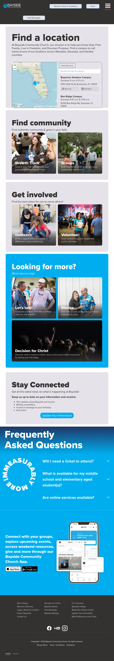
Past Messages (33, 17)
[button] (108, 6)
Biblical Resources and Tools (84, 616)
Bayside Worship (51, 613)
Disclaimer (71, 645)
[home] (12, 6)
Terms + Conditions (57, 645)
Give (93, 6)
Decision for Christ (52, 603)
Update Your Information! (57, 415)
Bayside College (79, 606)
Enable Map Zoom (67, 66)
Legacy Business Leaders (28, 610)
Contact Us (21, 616)
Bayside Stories (51, 606)
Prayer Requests (24, 613)
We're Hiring (22, 603)
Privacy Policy (42, 645)
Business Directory (25, 606)
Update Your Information (82, 613)
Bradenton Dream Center (83, 610)
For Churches (78, 603)
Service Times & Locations (65, 6)
